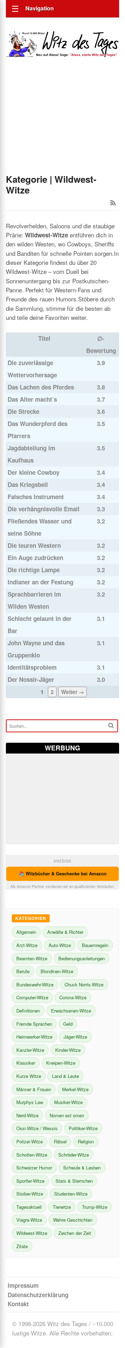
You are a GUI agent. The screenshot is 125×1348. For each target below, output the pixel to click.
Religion (86, 1141)
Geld (68, 1023)
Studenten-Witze (71, 1193)
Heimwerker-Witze (34, 1036)
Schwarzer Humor (34, 1167)
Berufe (23, 971)
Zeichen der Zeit (74, 1233)
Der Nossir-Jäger (31, 679)
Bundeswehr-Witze (34, 984)
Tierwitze (62, 1207)
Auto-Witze (60, 945)
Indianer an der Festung (40, 582)
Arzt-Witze (27, 945)
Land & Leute (65, 1076)
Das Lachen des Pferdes (41, 387)
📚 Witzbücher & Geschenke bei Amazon (63, 873)
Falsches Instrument (36, 496)
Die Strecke (23, 411)
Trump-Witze (94, 1207)
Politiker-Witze (83, 1128)
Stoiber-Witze (29, 1193)
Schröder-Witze (73, 1154)
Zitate (22, 1246)
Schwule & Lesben (82, 1167)
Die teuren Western (34, 545)
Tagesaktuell (29, 1207)
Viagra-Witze (29, 1219)
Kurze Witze (28, 1076)
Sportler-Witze (30, 1180)
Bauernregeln (95, 945)
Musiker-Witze (68, 1102)
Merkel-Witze (75, 1089)
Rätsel (60, 1141)
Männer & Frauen (33, 1089)
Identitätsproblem (32, 667)
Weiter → (72, 692)
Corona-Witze (72, 997)
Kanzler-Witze (30, 1050)
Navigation (39, 8)
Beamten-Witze (31, 958)
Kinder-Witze (68, 1050)
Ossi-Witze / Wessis (37, 1128)
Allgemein (26, 932)
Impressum (23, 1285)
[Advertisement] (62, 124)
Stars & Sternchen (74, 1180)
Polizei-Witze (29, 1141)
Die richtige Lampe (34, 570)
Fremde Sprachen (34, 1023)
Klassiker (25, 1062)
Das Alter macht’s (32, 399)
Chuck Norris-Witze (84, 984)
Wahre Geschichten (72, 1219)
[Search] (111, 725)
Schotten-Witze (31, 1154)
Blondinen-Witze (57, 971)
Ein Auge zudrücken (35, 557)
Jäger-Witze (75, 1036)
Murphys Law (29, 1102)
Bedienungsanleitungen (81, 958)
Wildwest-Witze (31, 1233)
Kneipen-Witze (60, 1062)
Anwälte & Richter (65, 932)
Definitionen (28, 1010)
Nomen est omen (67, 1115)
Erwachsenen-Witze (71, 1010)
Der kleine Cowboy (33, 472)
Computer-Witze (32, 997)
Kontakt (18, 1304)
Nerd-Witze (27, 1115)
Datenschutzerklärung (38, 1295)
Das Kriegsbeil (28, 484)
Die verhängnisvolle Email (44, 509)
